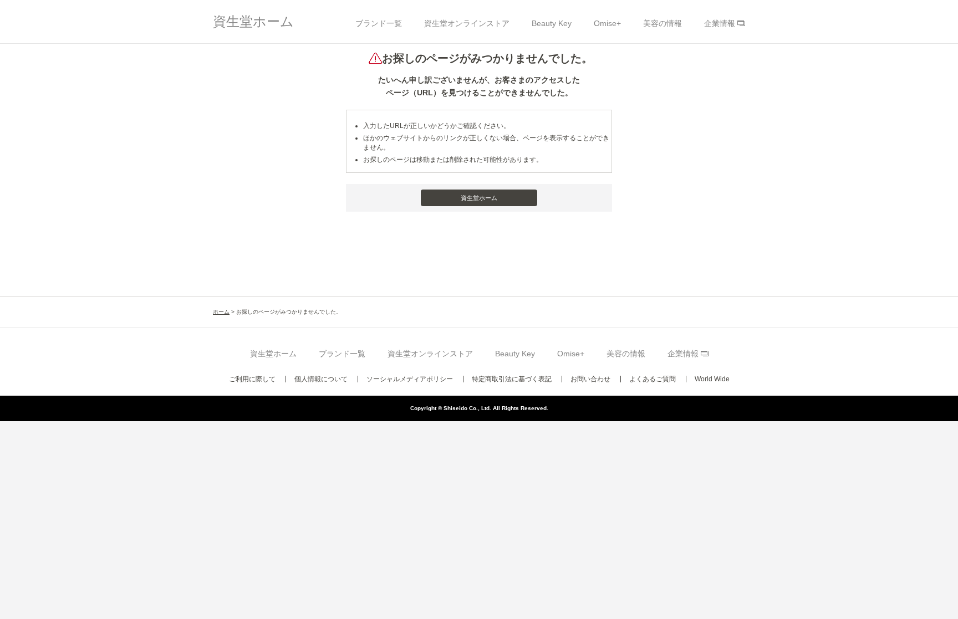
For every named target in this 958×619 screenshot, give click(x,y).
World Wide (712, 379)
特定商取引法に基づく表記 (512, 379)
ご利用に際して (252, 379)
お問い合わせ (590, 379)
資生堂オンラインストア (466, 23)
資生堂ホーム (253, 21)
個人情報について (321, 379)
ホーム (221, 312)
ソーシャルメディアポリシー (409, 379)
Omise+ (607, 23)
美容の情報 (662, 23)
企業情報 (719, 23)
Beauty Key (552, 23)
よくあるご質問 (652, 379)
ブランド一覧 (378, 23)
